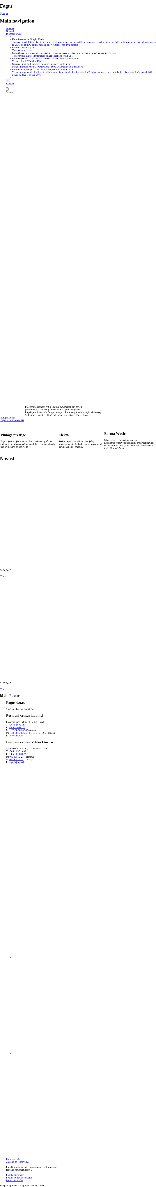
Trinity (122, 42)
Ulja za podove (34, 75)
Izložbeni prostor (14, 34)
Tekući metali (111, 42)
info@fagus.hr (16, 735)
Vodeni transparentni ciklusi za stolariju (31, 72)
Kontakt (10, 83)
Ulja (70, 55)
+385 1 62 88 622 (17, 754)
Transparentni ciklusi (22, 50)
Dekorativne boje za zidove (70, 66)
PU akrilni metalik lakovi (40, 44)
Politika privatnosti (15, 1175)
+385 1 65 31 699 (17, 751)
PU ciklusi (32, 61)
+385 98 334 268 (17, 733)
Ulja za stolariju (130, 72)
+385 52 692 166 (17, 727)
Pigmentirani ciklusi (42, 55)
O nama (10, 28)
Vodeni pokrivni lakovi (69, 42)
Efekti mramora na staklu (92, 42)
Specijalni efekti (60, 55)
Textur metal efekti (48, 42)
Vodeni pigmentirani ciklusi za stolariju (69, 72)
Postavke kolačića (14, 1180)
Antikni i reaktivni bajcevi (65, 44)
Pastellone (44, 66)
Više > (3, 576)
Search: (9, 92)
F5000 (53, 66)
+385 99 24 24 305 (36, 733)
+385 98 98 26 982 (18, 730)
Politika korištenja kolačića (19, 1177)
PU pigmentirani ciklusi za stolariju (105, 72)
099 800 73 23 (16, 759)
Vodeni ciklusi (19, 61)
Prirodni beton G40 (29, 66)
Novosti (10, 31)
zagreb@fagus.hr (17, 762)
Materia (16, 66)
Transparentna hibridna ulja (25, 42)
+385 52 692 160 (17, 724)
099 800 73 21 (16, 756)
